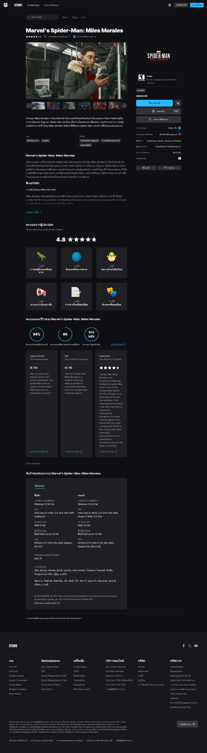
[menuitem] (65, 17)
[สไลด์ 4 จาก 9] (84, 105)
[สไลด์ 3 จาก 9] (68, 105)
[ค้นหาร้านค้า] (29, 17)
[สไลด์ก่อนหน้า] (29, 105)
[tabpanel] (76, 519)
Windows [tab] (39, 485)
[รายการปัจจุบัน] (38, 105)
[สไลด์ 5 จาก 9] (99, 105)
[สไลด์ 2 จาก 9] (53, 105)
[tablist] (76, 486)
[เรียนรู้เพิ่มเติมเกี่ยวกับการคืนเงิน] (179, 134)
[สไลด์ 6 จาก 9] (115, 105)
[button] (76, 212)
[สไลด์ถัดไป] (124, 105)
